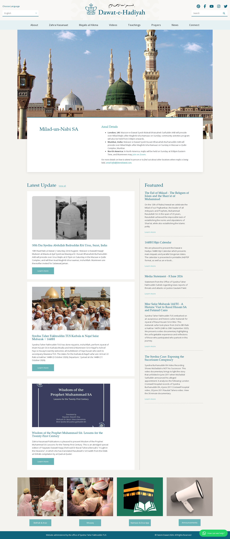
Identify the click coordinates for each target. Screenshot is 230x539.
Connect (194, 25)
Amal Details (109, 126)
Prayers (156, 25)
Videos (113, 25)
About (34, 25)
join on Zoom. (139, 154)
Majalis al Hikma (88, 25)
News (175, 25)
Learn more (43, 270)
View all (62, 185)
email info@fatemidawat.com (118, 162)
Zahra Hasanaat (58, 25)
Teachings (134, 25)
